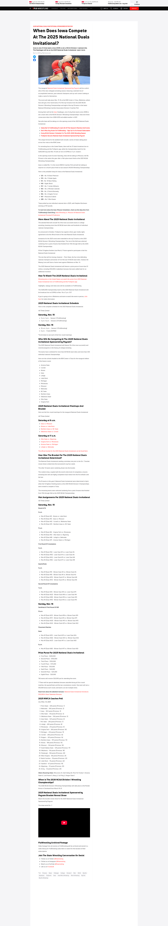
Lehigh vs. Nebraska (47, 447)
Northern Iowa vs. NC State (49, 429)
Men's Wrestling (75, 875)
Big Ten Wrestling (43, 878)
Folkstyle (56, 873)
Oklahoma (41, 875)
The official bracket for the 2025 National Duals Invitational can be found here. (63, 451)
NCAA (79, 873)
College (63, 873)
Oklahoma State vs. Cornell (49, 431)
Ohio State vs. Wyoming (48, 439)
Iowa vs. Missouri (46, 424)
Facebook (51, 867)
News (50, 873)
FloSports (48, 875)
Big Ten (85, 873)
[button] (91, 8)
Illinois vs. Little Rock (47, 426)
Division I (69, 873)
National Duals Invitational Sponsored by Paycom (63, 88)
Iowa (55, 112)
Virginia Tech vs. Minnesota (49, 442)
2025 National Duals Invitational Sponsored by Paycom (53, 26)
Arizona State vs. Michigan (49, 444)
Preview (45, 873)
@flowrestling (58, 859)
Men (75, 873)
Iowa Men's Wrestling (63, 875)
